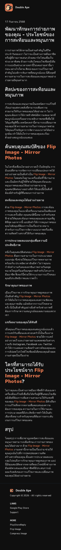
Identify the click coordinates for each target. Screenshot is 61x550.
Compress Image (18, 533)
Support (14, 512)
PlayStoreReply (18, 524)
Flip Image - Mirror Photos (30, 152)
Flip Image (15, 529)
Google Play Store (19, 508)
